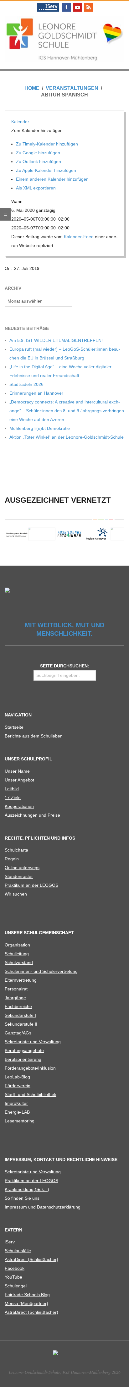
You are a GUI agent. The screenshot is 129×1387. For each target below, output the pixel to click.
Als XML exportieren (36, 187)
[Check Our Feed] (88, 4)
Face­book (14, 1268)
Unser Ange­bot (19, 779)
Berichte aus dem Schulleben (34, 735)
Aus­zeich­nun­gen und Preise (32, 815)
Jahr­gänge (15, 997)
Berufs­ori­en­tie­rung (23, 1059)
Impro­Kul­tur (16, 1103)
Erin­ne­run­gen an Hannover (36, 393)
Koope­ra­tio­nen (19, 806)
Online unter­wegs (22, 867)
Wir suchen (16, 893)
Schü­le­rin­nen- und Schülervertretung (41, 971)
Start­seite (14, 727)
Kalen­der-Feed (79, 236)
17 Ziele (13, 797)
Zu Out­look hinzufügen (39, 161)
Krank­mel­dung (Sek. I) (27, 1189)
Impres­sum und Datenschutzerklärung (42, 1206)
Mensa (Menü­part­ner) (26, 1303)
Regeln (12, 858)
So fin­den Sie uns (22, 1198)
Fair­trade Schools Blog (27, 1294)
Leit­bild (12, 788)
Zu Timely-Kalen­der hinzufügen (47, 143)
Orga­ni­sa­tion (17, 944)
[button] (37, 130)
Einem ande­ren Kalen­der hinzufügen (53, 179)
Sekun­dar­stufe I (20, 1015)
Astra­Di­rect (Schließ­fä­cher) (31, 1259)
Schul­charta (16, 849)
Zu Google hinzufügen (38, 152)
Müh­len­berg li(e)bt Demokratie (39, 428)
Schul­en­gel (16, 1285)
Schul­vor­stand (19, 962)
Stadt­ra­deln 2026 (26, 384)
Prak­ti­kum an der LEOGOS (31, 885)
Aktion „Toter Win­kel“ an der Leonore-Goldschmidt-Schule (66, 437)
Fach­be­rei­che (18, 1006)
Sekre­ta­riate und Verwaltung (33, 1041)
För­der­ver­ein (17, 1085)
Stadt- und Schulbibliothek (30, 1094)
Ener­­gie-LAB (17, 1112)
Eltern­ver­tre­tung (21, 980)
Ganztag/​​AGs (18, 1032)
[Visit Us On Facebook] (66, 4)
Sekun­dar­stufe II (21, 1024)
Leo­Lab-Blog (17, 1076)
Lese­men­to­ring (19, 1120)
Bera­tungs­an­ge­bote (24, 1050)
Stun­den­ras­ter (19, 876)
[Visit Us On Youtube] (77, 4)
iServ (10, 1241)
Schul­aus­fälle (18, 1250)
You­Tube (13, 1277)
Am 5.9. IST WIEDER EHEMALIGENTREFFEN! (56, 340)
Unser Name (17, 771)
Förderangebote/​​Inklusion (30, 1068)
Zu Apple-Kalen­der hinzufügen (46, 170)
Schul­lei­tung (17, 953)
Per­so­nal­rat (16, 988)
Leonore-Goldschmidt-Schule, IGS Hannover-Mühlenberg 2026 (65, 1372)
